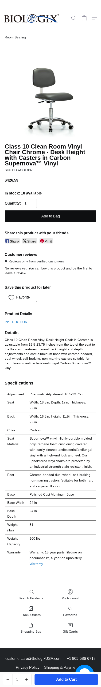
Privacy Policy (27, 667)
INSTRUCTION (16, 322)
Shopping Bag (30, 631)
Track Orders (31, 615)
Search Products (31, 598)
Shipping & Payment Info (64, 667)
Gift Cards (70, 631)
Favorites (70, 615)
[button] (33, 18)
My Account (70, 598)
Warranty (36, 564)
